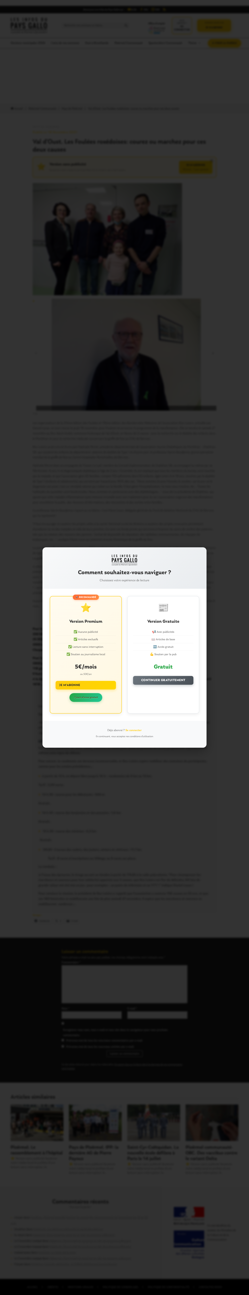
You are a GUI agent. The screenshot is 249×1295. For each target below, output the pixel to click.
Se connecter (133, 730)
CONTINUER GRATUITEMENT (163, 680)
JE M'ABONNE (69, 685)
